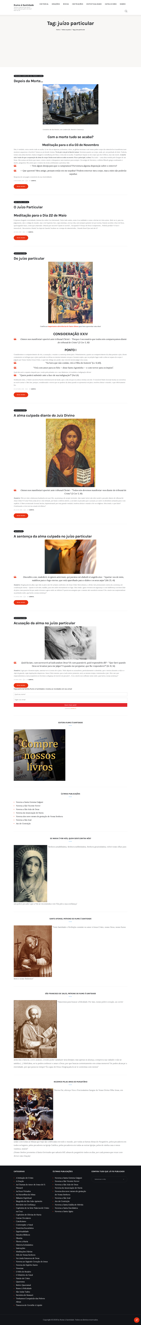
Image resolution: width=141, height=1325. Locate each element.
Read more (21, 186)
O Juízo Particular (28, 207)
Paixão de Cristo (23, 1278)
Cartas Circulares (23, 1218)
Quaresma (20, 1281)
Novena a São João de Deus (27, 809)
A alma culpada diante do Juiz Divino (44, 415)
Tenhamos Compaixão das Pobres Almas (29, 76)
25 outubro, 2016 (19, 389)
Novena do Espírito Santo (27, 1265)
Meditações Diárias (21, 202)
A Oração (20, 1181)
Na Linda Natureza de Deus (27, 1258)
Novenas (19, 1268)
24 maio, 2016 (18, 679)
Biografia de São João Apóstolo (29, 1201)
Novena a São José (24, 820)
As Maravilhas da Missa (25, 1194)
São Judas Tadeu (23, 1292)
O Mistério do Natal (24, 1275)
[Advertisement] (70, 46)
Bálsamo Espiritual (24, 1198)
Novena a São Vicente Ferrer (28, 806)
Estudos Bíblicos (23, 1235)
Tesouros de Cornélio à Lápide (29, 1305)
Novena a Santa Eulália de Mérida (69, 1204)
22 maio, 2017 (17, 232)
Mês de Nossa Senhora (25, 1255)
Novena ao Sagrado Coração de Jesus (32, 1261)
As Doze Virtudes (23, 1191)
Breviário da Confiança (25, 1204)
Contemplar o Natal (24, 1225)
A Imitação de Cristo (24, 1178)
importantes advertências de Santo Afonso (63, 326)
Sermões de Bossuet (24, 1295)
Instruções (19, 531)
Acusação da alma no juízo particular (44, 623)
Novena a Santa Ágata (64, 1211)
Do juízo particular (29, 258)
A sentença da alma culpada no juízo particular (53, 536)
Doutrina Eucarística (25, 1228)
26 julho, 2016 (18, 510)
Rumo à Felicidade (24, 1288)
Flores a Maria (22, 1241)
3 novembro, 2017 (19, 180)
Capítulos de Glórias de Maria (28, 1214)
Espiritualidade (20, 253)
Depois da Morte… (28, 81)
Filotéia (19, 1238)
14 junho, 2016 (18, 596)
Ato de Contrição (23, 823)
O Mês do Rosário (23, 1271)
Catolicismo (21, 1221)
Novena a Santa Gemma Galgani (29, 802)
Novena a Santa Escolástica (66, 1208)
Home (58, 29)
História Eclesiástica (24, 1245)
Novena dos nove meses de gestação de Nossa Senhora (39, 816)
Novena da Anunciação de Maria (29, 813)
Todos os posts (66, 29)
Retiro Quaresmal (23, 1285)
